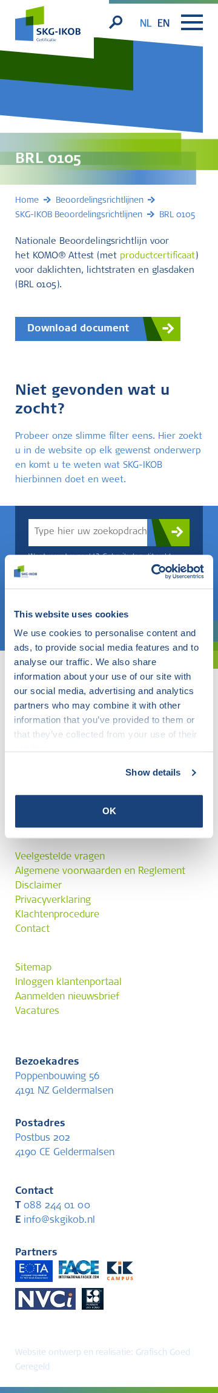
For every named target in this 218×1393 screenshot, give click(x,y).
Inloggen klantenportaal (68, 982)
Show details (152, 772)
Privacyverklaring (53, 900)
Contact (32, 929)
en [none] (163, 24)
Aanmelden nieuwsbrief (67, 997)
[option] (163, 24)
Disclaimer (38, 886)
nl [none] (145, 24)
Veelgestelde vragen (60, 857)
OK (109, 811)
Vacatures (37, 1011)
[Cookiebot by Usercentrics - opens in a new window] (154, 571)
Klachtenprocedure (57, 915)
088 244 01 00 (52, 1206)
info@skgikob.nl (55, 1220)
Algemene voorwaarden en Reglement (100, 871)
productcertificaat (157, 256)
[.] (168, 532)
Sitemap (33, 968)
